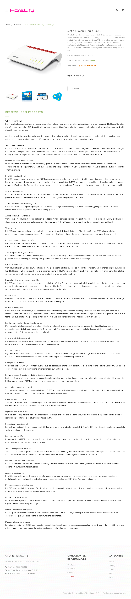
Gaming (112, 565)
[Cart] (122, 10)
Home (7, 25)
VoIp (110, 573)
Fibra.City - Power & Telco (91, 593)
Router (111, 562)
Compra (75, 89)
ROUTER (17, 25)
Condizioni (72, 565)
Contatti (70, 572)
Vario (111, 577)
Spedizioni (71, 568)
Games (111, 569)
